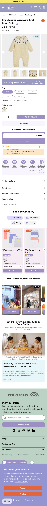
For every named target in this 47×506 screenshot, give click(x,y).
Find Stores (11, 311)
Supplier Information (10, 193)
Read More (7, 379)
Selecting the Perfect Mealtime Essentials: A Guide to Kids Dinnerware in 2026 (19, 366)
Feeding (32, 223)
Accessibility (40, 455)
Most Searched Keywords (16, 463)
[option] (21, 51)
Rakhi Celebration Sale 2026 (23, 2)
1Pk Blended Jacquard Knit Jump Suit (22, 15)
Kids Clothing (17, 218)
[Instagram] (18, 430)
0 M (7, 92)
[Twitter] (28, 430)
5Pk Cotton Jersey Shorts (32, 251)
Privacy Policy (7, 455)
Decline (23, 494)
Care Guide (6, 188)
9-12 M (20, 96)
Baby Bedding (34, 218)
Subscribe (23, 424)
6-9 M (7, 96)
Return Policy (7, 199)
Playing (18, 223)
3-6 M (32, 92)
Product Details (8, 181)
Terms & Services (24, 455)
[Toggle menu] (3, 8)
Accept (23, 488)
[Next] (43, 52)
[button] (44, 249)
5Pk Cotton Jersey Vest (12, 250)
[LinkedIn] (33, 430)
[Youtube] (23, 430)
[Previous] (3, 52)
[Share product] (16, 23)
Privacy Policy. (21, 481)
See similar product (20, 101)
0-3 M (20, 92)
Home (4, 15)
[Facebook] (14, 430)
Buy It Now (23, 123)
